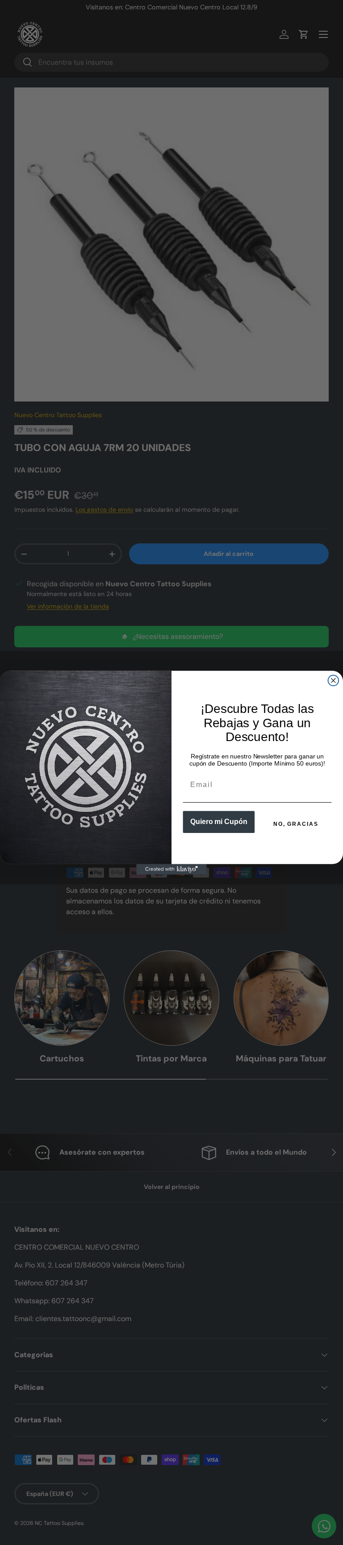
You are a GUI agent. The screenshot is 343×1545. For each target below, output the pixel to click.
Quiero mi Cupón (218, 821)
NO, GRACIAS (295, 824)
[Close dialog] (333, 680)
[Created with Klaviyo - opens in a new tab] (171, 869)
